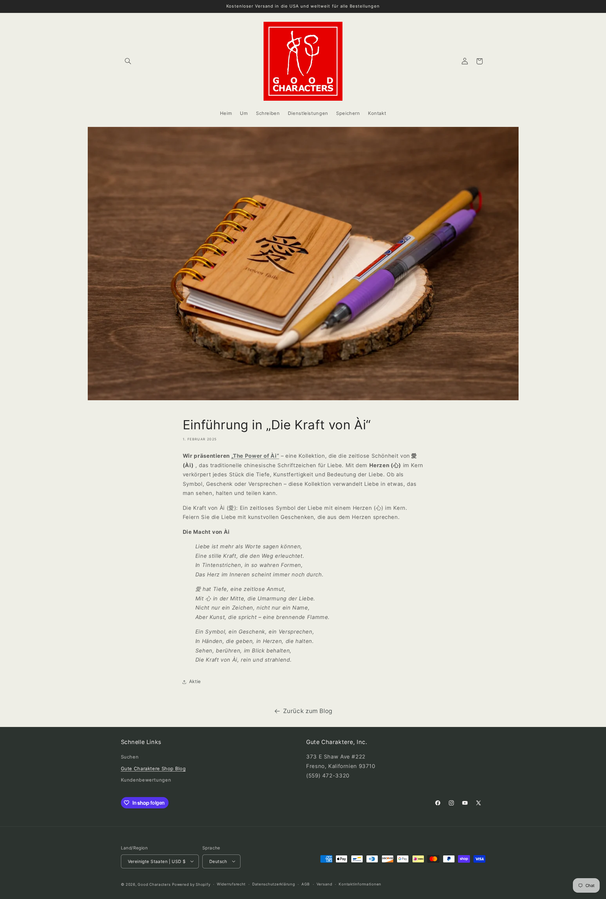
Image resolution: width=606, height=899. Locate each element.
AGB (305, 884)
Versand (324, 884)
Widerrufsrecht (231, 884)
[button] (128, 61)
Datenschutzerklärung (273, 884)
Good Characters (154, 884)
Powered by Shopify (191, 884)
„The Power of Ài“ (255, 456)
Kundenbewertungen (146, 780)
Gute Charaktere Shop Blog (153, 768)
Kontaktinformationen (360, 884)
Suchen (130, 757)
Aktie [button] (195, 681)
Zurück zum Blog (308, 711)
